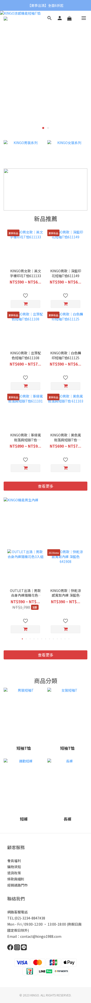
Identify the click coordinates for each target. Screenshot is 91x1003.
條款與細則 (15, 878)
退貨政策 (14, 872)
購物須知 (14, 866)
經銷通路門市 (17, 885)
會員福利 (14, 860)
